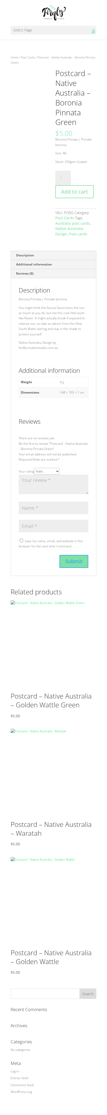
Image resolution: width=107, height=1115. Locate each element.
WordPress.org (21, 1092)
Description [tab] (25, 255)
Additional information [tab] (34, 264)
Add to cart (74, 191)
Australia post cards (72, 223)
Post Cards (28, 57)
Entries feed (19, 1078)
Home (14, 57)
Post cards (78, 233)
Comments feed (22, 1085)
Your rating (26, 471)
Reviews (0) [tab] (25, 273)
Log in (15, 1071)
